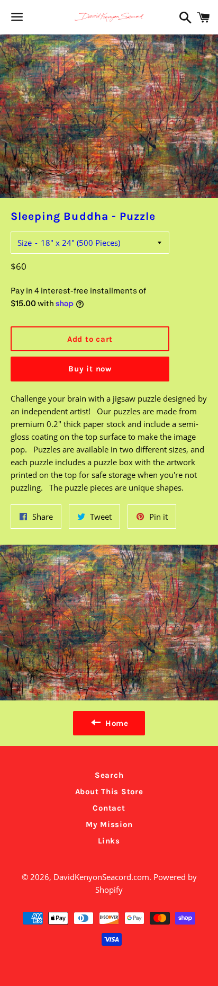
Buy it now (90, 369)
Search (109, 775)
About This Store (109, 791)
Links (109, 841)
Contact (109, 808)
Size (24, 242)
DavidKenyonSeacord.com (101, 877)
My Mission (109, 824)
